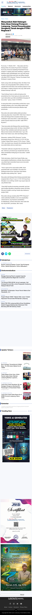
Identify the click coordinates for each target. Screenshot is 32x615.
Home (2, 18)
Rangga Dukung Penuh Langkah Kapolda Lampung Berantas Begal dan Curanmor (13, 276)
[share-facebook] (2, 253)
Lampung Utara (27, 6)
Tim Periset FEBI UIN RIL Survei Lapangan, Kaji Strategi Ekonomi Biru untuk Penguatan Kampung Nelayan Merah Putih (16, 284)
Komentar (27, 253)
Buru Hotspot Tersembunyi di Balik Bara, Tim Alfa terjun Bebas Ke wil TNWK (11, 366)
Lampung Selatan (7, 382)
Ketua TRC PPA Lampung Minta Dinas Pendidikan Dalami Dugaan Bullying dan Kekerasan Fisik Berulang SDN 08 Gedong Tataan (15, 304)
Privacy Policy (23, 607)
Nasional (10, 6)
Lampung (4, 362)
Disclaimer (16, 607)
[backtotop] (16, 610)
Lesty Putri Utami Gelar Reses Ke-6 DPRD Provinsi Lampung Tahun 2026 (11, 396)
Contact (10, 607)
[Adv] (16, 438)
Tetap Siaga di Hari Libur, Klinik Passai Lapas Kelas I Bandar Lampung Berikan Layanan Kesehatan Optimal (10, 376)
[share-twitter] (6, 253)
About (5, 607)
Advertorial (18, 6)
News (3, 208)
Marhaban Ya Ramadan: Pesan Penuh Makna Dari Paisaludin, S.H (15, 291)
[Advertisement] (16, 329)
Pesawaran (10, 208)
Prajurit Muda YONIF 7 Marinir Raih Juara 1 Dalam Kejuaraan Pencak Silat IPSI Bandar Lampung (15, 297)
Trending (3, 6)
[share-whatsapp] (9, 253)
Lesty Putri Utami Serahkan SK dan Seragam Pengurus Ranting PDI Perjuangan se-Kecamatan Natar (11, 386)
